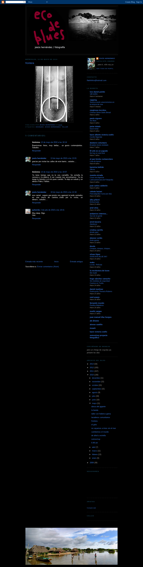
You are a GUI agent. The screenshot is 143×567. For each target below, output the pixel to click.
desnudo (40, 127)
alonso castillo (96, 324)
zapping (93, 100)
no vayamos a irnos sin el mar (103, 428)
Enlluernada (94, 202)
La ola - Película (96, 265)
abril (94, 447)
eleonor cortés (96, 238)
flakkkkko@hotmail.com (96, 80)
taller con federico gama (101, 414)
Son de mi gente (96, 216)
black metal (94, 129)
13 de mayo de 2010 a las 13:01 (64, 158)
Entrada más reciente (34, 262)
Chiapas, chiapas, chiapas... (100, 249)
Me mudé (93, 273)
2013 (92, 364)
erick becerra (95, 222)
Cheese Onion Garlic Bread (100, 112)
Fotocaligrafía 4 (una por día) (101, 194)
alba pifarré (95, 200)
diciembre (96, 378)
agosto (95, 392)
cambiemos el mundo (100, 432)
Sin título (93, 121)
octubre (95, 385)
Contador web (91, 508)
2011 (92, 371)
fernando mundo (97, 303)
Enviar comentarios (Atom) (48, 267)
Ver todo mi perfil (105, 68)
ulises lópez (95, 254)
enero (94, 458)
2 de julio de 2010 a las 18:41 (52, 210)
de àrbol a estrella (98, 435)
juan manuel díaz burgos (100, 317)
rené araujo (95, 297)
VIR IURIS (93, 94)
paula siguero (96, 118)
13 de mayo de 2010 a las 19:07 (54, 172)
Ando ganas (94, 240)
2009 (92, 463)
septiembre (97, 389)
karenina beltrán (97, 167)
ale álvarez (94, 321)
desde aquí (94, 232)
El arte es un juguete (99, 151)
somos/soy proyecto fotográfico (98, 336)
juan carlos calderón (99, 186)
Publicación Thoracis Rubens (101, 291)
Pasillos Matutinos (97, 305)
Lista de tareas (95, 161)
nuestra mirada (96, 175)
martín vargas (96, 311)
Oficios (92, 169)
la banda (94, 410)
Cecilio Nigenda (96, 137)
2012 (92, 367)
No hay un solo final (97, 153)
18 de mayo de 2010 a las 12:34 (64, 192)
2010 (92, 375)
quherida (36, 210)
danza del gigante (98, 406)
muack (93, 328)
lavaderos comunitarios (100, 417)
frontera (94, 421)
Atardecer (93, 224)
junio (94, 400)
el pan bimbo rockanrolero (101, 159)
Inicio (56, 262)
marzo (95, 451)
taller (65, 127)
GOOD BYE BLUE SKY (98, 257)
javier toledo (95, 126)
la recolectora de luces (99, 271)
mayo (94, 403)
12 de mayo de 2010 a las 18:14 (54, 142)
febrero (95, 454)
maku (92, 262)
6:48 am (94, 443)
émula (92, 246)
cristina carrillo (96, 230)
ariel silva (94, 208)
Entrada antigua (76, 262)
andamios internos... (99, 214)
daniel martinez (96, 289)
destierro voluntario (98, 143)
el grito (94, 425)
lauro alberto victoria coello (102, 135)
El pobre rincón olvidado (99, 145)
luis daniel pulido (97, 92)
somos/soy (95, 439)
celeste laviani (96, 191)
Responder (36, 151)
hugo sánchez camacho (100, 279)
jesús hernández (53, 127)
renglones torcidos (98, 110)
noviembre (96, 382)
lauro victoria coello (98, 332)
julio (94, 396)
